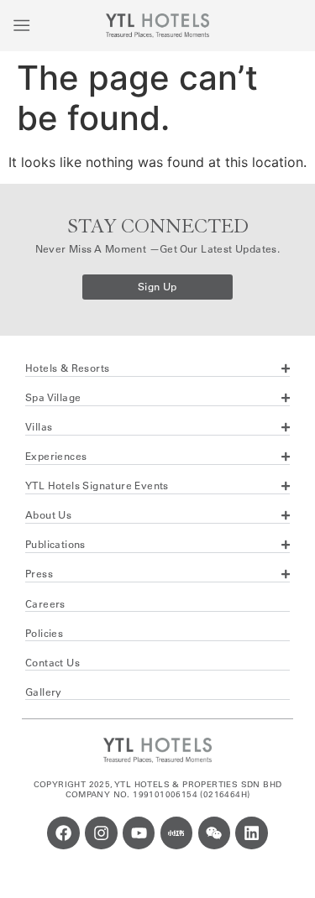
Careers (45, 604)
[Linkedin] (251, 832)
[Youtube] (139, 832)
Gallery (43, 692)
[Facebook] (63, 832)
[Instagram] (101, 832)
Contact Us (52, 662)
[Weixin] (214, 832)
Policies (44, 633)
